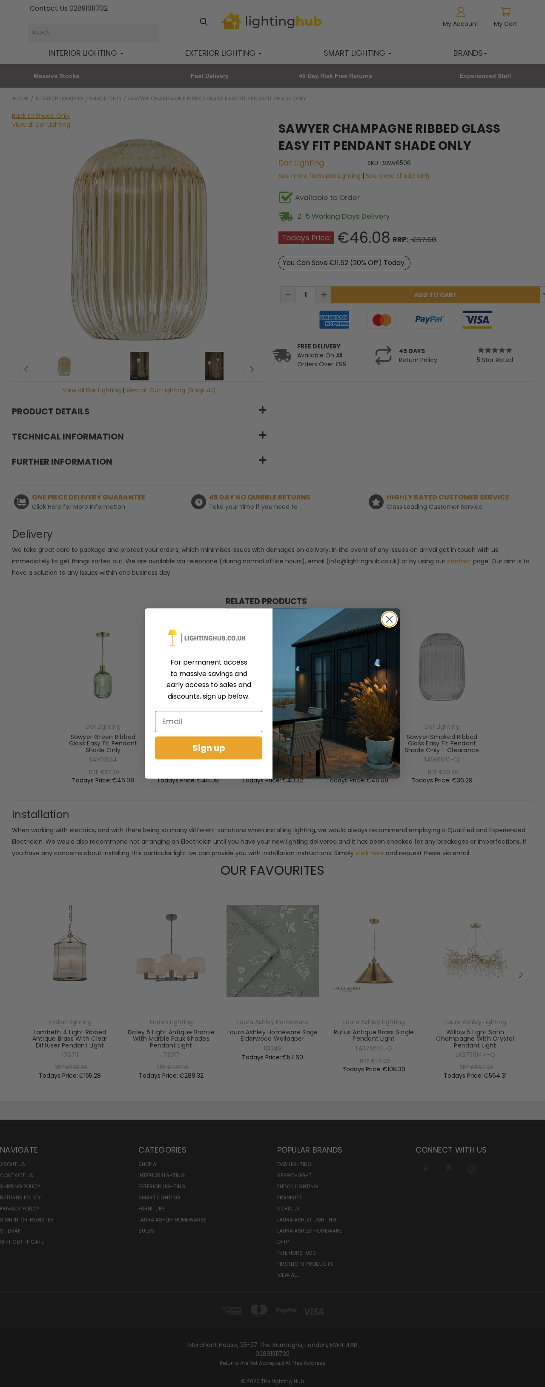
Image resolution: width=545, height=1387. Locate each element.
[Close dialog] (389, 619)
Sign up (208, 748)
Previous (527, 1351)
